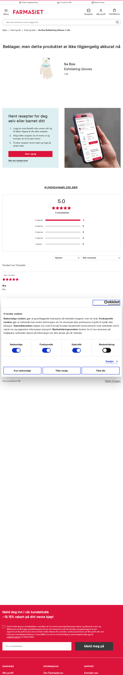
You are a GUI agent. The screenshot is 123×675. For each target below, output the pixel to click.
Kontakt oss (91, 673)
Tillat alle (100, 370)
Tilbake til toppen (113, 381)
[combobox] (61, 22)
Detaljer (110, 361)
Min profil (8, 673)
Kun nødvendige (22, 370)
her (89, 634)
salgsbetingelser (14, 637)
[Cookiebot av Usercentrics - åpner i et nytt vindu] (106, 303)
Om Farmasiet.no (53, 673)
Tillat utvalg (62, 370)
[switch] (46, 350)
